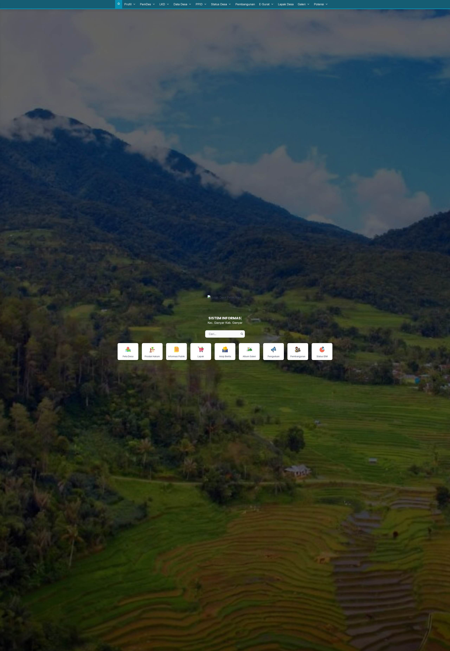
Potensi (319, 4)
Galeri (302, 4)
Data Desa (180, 4)
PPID (199, 4)
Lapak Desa (286, 4)
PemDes (145, 4)
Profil (127, 4)
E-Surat (264, 4)
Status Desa (219, 4)
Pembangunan (245, 4)
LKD (162, 4)
